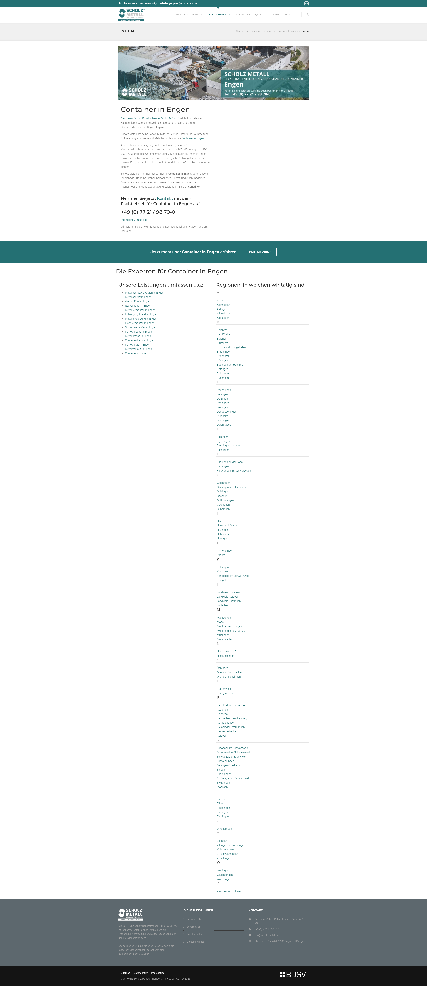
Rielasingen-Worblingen (231, 727)
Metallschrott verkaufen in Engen (144, 292)
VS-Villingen (224, 858)
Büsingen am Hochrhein (231, 364)
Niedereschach (225, 655)
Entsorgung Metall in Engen (141, 314)
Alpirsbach (223, 317)
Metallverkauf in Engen (138, 349)
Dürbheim (222, 416)
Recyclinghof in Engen (138, 305)
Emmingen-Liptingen (229, 445)
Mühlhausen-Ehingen (229, 626)
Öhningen (222, 668)
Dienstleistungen (186, 14)
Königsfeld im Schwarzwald (233, 575)
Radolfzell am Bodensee (231, 705)
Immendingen (225, 550)
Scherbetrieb (194, 926)
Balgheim (222, 338)
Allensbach (223, 313)
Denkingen (223, 403)
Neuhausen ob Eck (228, 651)
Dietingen (222, 407)
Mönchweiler (224, 639)
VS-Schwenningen (227, 853)
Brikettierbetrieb (195, 934)
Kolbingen (223, 567)
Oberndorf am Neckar (229, 672)
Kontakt (291, 14)
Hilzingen (222, 529)
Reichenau (223, 714)
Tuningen (222, 812)
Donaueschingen (227, 411)
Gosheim (222, 496)
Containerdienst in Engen (139, 340)
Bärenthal (222, 330)
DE (306, 3)
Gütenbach (223, 504)
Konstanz (222, 571)
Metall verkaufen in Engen (140, 310)
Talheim (221, 799)
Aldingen (222, 309)
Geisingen (223, 491)
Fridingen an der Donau (230, 462)
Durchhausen (224, 424)
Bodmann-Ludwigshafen (231, 347)
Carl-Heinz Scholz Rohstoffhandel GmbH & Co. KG (150, 118)
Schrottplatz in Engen (137, 344)
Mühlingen (223, 635)
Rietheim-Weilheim (228, 731)
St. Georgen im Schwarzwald (233, 778)
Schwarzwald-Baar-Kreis (231, 756)
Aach (220, 300)
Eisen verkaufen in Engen (139, 323)
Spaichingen (224, 774)
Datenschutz (141, 972)
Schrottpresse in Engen (138, 331)
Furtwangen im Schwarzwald (234, 470)
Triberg (221, 803)
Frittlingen (223, 466)
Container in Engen (193, 138)
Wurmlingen (224, 879)
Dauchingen (224, 390)
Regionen (268, 31)
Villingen (222, 840)
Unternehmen (217, 14)
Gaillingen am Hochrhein (231, 487)
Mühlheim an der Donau (231, 630)
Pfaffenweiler (224, 688)
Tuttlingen (223, 816)
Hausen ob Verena (227, 525)
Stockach (222, 787)
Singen (221, 769)
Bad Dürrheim (225, 334)
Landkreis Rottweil (227, 596)
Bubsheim (223, 373)
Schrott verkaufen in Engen (140, 327)
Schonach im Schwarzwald (233, 748)
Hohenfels (223, 534)
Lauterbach (223, 605)
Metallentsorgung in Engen (141, 318)
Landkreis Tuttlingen (229, 601)
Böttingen (222, 369)
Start (238, 31)
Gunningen (223, 509)
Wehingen (223, 870)
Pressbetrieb (194, 919)
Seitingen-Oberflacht (229, 765)
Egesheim (222, 436)
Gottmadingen (225, 500)
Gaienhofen (223, 482)
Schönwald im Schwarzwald (233, 752)
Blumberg (222, 343)
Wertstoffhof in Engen (137, 301)
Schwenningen (225, 761)
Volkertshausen (226, 849)
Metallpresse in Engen (138, 336)
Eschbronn (223, 449)
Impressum (157, 972)
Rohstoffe (242, 14)
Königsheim (224, 580)
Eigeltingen (223, 441)
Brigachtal (223, 356)
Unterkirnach (224, 828)
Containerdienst (195, 941)
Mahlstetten (224, 617)
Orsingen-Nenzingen (229, 676)
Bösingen (222, 360)
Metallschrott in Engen (138, 297)
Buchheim (223, 377)
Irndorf (221, 555)
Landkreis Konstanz (287, 31)
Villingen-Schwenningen (231, 845)
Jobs (276, 14)
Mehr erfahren (260, 251)
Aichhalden (223, 304)
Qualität (261, 14)
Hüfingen (222, 538)
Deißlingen (223, 398)
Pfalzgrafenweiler (227, 693)
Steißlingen (223, 782)
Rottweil (221, 735)
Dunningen (223, 420)
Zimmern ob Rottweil (229, 891)
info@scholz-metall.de (134, 219)
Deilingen (222, 394)
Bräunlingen (224, 351)
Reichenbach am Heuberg (232, 718)
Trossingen (223, 807)
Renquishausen (226, 722)
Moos (220, 622)
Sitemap (125, 972)
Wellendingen (225, 874)
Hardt (220, 521)
